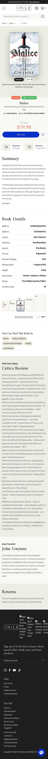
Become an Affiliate (11, 725)
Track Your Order (10, 732)
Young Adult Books (10, 694)
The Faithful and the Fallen (34, 113)
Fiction (6, 687)
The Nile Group (22, 752)
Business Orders (10, 711)
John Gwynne (11, 113)
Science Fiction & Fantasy (12, 343)
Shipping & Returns (10, 739)
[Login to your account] (36, 8)
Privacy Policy (9, 722)
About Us (7, 708)
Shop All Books (34, 2)
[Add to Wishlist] (43, 135)
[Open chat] (41, 752)
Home (4, 23)
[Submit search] (43, 16)
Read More (6, 203)
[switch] (37, 316)
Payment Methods (10, 743)
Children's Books (10, 690)
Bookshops (8, 715)
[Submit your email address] (41, 660)
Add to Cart (21, 135)
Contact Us (8, 736)
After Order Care (10, 746)
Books (11, 23)
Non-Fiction (8, 683)
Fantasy (28, 343)
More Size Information (24, 317)
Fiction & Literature (19, 339)
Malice (25, 23)
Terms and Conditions (11, 718)
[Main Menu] (3, 8)
